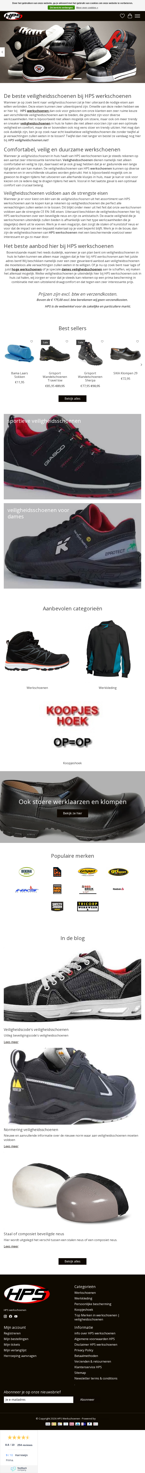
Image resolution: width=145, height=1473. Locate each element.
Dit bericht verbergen (61, 7)
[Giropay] (83, 1424)
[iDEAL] (54, 1424)
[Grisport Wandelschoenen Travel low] (55, 353)
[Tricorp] (88, 906)
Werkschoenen (37, 688)
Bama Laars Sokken (19, 375)
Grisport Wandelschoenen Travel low (55, 376)
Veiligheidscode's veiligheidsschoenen (36, 1029)
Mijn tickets (12, 1344)
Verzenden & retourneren (92, 1361)
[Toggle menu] (137, 16)
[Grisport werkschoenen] (118, 872)
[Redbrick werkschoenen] (88, 889)
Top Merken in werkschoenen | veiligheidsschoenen (97, 1317)
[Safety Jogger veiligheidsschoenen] (57, 906)
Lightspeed (102, 1418)
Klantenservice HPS (88, 1367)
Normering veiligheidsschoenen (31, 1129)
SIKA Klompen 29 (125, 373)
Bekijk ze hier (72, 813)
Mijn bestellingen (16, 1339)
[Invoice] (65, 1424)
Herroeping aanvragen (20, 1356)
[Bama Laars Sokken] (19, 353)
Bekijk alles (72, 398)
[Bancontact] (60, 1424)
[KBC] (77, 1424)
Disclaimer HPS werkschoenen (95, 1344)
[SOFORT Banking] (71, 1424)
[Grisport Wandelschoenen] (88, 872)
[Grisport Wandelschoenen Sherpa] (90, 353)
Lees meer (11, 1042)
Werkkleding (108, 688)
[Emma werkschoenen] (57, 872)
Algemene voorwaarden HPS (94, 1339)
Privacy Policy (83, 1350)
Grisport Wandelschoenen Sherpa (90, 376)
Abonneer (87, 1400)
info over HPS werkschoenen (94, 1333)
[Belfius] (95, 1424)
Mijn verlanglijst (15, 1350)
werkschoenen (38, 111)
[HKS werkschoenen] (26, 889)
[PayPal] (89, 1424)
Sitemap (80, 1373)
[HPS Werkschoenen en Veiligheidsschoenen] (13, 16)
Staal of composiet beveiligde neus (34, 1233)
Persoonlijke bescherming (92, 1304)
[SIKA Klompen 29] (125, 353)
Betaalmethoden (86, 1356)
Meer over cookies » (87, 7)
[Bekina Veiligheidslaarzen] (26, 872)
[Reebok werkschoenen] (118, 889)
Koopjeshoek (72, 763)
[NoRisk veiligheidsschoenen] (57, 889)
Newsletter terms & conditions (95, 1378)
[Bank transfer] (48, 1424)
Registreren (12, 1333)
